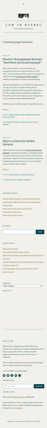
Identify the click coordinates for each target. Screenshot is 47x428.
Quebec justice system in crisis (12, 212)
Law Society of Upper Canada (26, 76)
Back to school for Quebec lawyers (19, 142)
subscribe (39, 386)
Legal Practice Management (27, 174)
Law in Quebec (24, 25)
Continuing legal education (13, 122)
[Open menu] (23, 4)
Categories (6, 283)
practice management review (28, 122)
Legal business (28, 115)
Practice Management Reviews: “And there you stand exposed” (22, 61)
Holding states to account (10, 249)
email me (19, 408)
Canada (22, 115)
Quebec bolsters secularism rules (12, 215)
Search (40, 232)
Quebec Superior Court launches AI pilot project (17, 209)
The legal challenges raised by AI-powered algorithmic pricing (21, 199)
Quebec (12, 117)
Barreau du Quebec (14, 115)
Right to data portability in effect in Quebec (16, 252)
